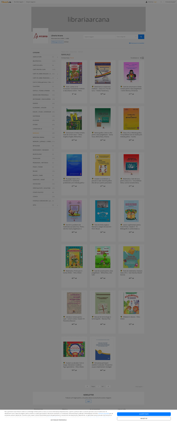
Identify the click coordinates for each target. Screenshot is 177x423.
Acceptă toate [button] (144, 414)
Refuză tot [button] (143, 418)
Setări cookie (92, 417)
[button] (59, 419)
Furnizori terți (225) (104, 413)
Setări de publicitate (53, 417)
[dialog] (88, 416)
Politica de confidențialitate (103, 417)
